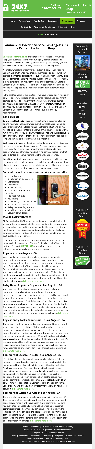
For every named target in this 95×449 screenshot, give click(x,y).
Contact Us (26, 27)
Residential (39, 21)
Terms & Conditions (35, 439)
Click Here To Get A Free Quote (82, 250)
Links (66, 439)
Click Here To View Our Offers (82, 213)
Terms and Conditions (44, 27)
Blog (73, 27)
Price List (62, 27)
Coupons (81, 21)
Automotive (24, 21)
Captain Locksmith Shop (15, 56)
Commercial (67, 21)
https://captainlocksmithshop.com (57, 430)
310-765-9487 (51, 8)
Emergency (53, 21)
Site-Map (58, 439)
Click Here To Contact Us (82, 75)
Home (12, 21)
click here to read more (33, 281)
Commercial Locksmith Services (82, 49)
